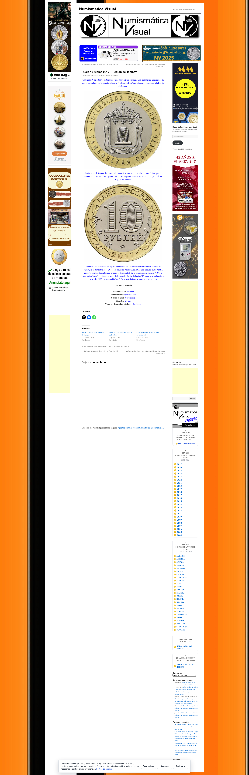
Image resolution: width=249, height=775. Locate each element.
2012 (178, 510)
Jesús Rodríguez (112, 75)
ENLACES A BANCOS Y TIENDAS (184, 666)
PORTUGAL (179, 624)
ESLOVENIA (180, 580)
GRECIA (178, 596)
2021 (178, 482)
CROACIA (179, 574)
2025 (178, 470)
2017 (178, 495)
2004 (178, 535)
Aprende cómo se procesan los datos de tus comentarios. (141, 427)
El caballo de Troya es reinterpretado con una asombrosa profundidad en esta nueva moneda (186, 745)
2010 (178, 516)
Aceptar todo (148, 766)
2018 (178, 491)
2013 (178, 507)
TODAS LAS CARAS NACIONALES (183, 647)
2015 (178, 501)
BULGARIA (179, 568)
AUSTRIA (179, 562)
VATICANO (179, 630)
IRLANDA (179, 602)
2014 (178, 504)
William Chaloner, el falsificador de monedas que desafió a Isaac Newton (186, 708)
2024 (178, 473)
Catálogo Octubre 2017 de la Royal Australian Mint (100, 64)
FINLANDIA (180, 590)
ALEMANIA (179, 556)
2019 (178, 489)
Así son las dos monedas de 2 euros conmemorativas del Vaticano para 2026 (186, 738)
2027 (178, 464)
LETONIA (179, 608)
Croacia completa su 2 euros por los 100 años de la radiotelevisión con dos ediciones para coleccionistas (186, 701)
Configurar (180, 766)
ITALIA (178, 605)
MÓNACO (179, 620)
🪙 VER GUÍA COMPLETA (185, 444)
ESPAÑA (178, 583)
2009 (178, 519)
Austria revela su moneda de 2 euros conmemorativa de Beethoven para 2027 (186, 752)
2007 (178, 525)
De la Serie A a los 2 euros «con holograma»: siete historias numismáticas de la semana (186, 726)
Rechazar (165, 766)
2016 (178, 498)
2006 (178, 528)
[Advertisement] (59, 354)
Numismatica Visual (97, 9)
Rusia (105, 346)
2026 (178, 467)
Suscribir (177, 143)
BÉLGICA (179, 565)
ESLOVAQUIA (180, 577)
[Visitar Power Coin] (185, 246)
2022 (178, 479)
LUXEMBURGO (181, 614)
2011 (178, 513)
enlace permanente (122, 346)
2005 (178, 532)
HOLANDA (179, 599)
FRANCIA (179, 593)
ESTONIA (179, 587)
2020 (178, 485)
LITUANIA (179, 611)
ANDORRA (179, 559)
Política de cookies (104, 769)
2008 (178, 522)
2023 (178, 476)
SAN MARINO (180, 627)
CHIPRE (178, 571)
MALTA (178, 617)
